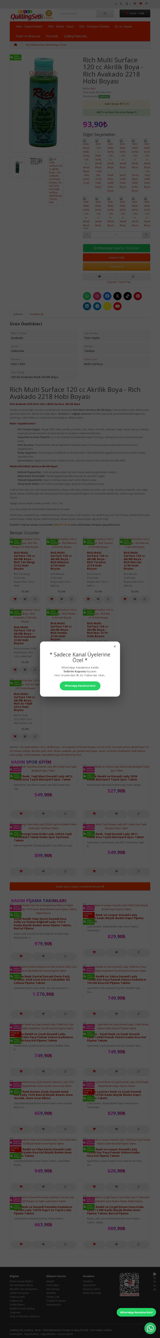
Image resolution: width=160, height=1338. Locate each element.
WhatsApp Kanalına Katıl (136, 1312)
